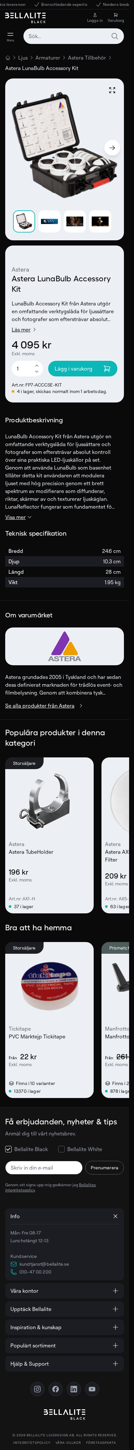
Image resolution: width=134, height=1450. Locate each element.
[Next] (112, 148)
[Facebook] (55, 1389)
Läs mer (21, 329)
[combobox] (73, 36)
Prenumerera (104, 1167)
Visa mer (15, 517)
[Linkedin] (74, 1389)
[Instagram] (37, 1389)
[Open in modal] (112, 90)
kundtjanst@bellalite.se (44, 1264)
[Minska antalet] (36, 372)
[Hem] (7, 57)
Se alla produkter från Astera (39, 705)
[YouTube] (92, 1389)
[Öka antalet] (36, 365)
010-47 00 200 (35, 1271)
